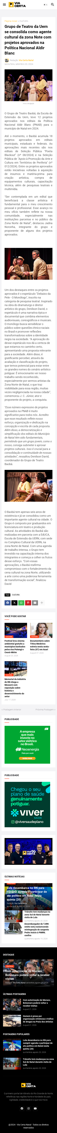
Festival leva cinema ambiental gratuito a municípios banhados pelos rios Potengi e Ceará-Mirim (15, 647)
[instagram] (28, 1108)
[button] (4, 4)
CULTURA (23, 21)
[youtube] (35, 1108)
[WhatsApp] (21, 602)
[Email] (35, 602)
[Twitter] (14, 602)
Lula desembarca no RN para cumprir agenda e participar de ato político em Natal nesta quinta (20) (38, 1044)
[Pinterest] (28, 602)
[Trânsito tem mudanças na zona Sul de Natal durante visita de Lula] (13, 916)
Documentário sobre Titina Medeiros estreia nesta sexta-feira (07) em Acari (40, 645)
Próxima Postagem (45, 709)
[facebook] (21, 1108)
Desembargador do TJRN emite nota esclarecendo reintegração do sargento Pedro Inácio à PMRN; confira (36, 930)
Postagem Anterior (12, 709)
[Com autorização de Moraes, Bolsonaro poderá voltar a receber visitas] (12, 1004)
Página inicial (11, 21)
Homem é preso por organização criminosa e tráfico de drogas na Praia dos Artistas (38, 1019)
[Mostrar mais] (42, 602)
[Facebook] (8, 602)
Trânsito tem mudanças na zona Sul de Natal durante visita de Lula (37, 915)
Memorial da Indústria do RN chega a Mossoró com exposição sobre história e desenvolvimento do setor (15, 687)
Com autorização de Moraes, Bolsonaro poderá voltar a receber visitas (36, 1003)
